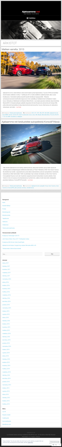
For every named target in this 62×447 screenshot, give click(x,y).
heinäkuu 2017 (6, 266)
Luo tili (4, 411)
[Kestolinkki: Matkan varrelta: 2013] (31, 70)
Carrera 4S (15, 114)
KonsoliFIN (11, 187)
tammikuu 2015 (6, 340)
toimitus (24, 187)
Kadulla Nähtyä (6, 205)
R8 (56, 114)
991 (38, 113)
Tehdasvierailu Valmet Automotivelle (11, 248)
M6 (36, 114)
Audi (3, 114)
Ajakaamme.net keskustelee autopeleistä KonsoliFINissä (30, 121)
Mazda (39, 114)
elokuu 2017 (5, 263)
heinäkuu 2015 (6, 320)
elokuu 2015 (5, 317)
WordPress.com (6, 424)
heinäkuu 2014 (6, 359)
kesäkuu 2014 (6, 362)
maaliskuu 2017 (6, 272)
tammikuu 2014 (6, 378)
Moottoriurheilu (6, 215)
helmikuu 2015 (6, 336)
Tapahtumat (5, 218)
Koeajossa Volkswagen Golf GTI (10, 235)
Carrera (10, 114)
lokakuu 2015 (5, 311)
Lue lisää (18, 107)
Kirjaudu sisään (6, 415)
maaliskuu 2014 (6, 372)
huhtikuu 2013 (6, 404)
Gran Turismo (52, 186)
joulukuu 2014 (6, 343)
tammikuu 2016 (6, 301)
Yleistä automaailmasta (16, 113)
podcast (19, 187)
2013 (32, 113)
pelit (16, 187)
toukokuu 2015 (6, 327)
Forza (46, 186)
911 (36, 113)
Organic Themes (35, 436)
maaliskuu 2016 (6, 295)
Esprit (20, 114)
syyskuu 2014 (6, 352)
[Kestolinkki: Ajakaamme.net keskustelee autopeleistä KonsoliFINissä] (31, 144)
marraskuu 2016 (6, 279)
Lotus (33, 114)
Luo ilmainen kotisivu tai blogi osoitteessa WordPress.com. (22, 434)
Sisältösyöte (5, 418)
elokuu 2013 (5, 394)
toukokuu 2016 (6, 288)
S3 (4, 116)
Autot (3, 202)
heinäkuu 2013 (6, 397)
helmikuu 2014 (6, 375)
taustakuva (14, 116)
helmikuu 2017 (6, 276)
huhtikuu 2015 (6, 330)
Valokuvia (4, 221)
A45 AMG (47, 113)
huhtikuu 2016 (6, 292)
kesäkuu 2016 (6, 285)
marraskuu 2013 (6, 385)
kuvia (30, 114)
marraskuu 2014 (6, 346)
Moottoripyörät (6, 212)
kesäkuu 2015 (6, 324)
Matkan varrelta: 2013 (13, 49)
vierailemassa (30, 187)
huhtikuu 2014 (6, 368)
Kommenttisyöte (6, 421)
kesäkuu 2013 (6, 401)
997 (43, 113)
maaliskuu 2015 (6, 333)
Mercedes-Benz (46, 114)
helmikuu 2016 (6, 298)
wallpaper (19, 116)
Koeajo (4, 209)
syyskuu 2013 (6, 391)
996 (41, 113)
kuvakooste (25, 114)
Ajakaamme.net (31, 8)
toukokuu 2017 (6, 269)
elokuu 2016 (5, 282)
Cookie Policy (30, 442)
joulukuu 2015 (6, 304)
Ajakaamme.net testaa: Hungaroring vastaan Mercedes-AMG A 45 (19, 245)
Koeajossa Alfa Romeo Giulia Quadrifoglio (13, 242)
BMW (6, 114)
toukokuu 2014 (6, 365)
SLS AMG (8, 116)
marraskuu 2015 (6, 308)
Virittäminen (5, 225)
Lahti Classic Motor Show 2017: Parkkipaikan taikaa (15, 239)
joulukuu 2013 (6, 381)
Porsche (52, 114)
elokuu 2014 (5, 356)
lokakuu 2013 (5, 388)
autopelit (42, 186)
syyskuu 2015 (6, 314)
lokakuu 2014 (5, 349)
